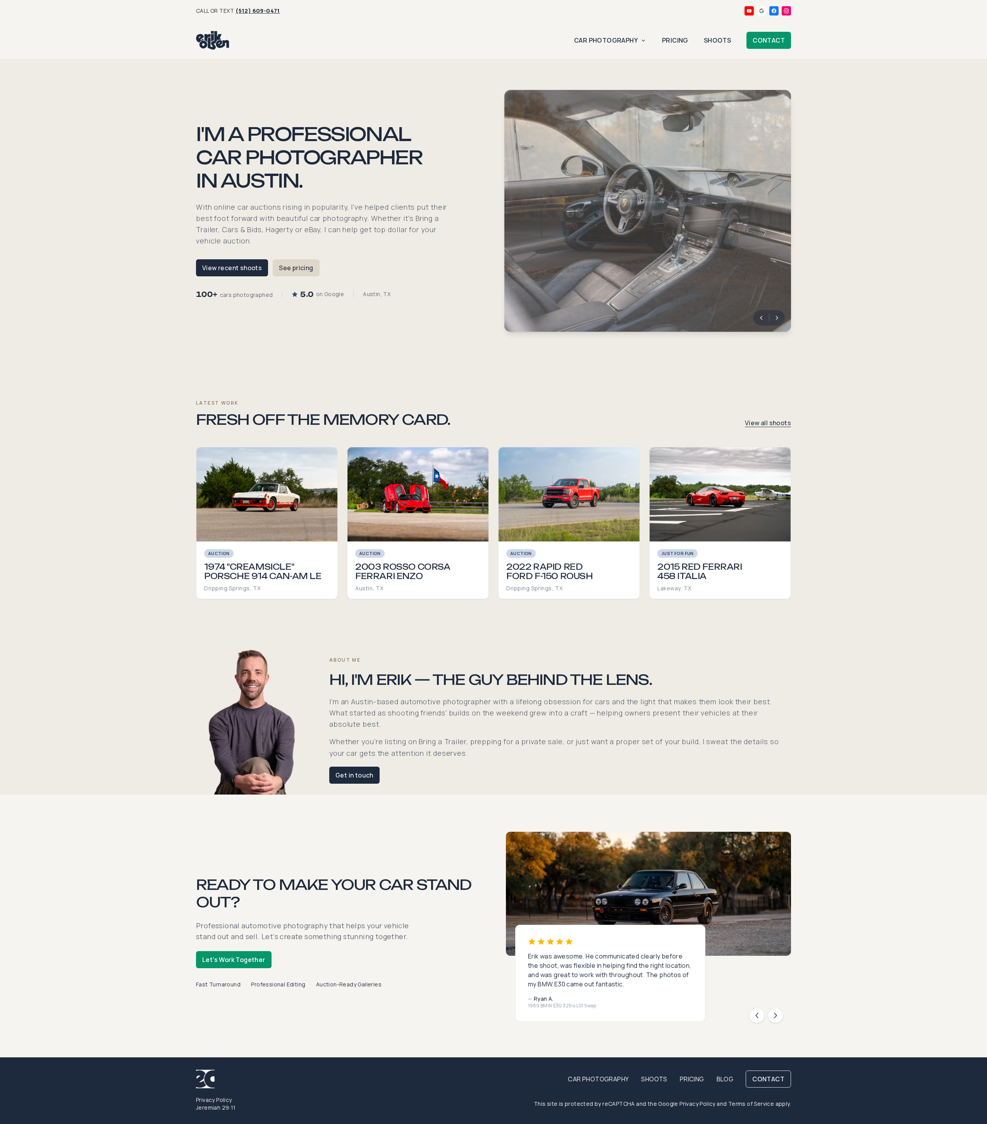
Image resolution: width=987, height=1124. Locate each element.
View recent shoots (232, 268)
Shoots (717, 40)
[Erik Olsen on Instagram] (786, 11)
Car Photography (606, 40)
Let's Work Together (233, 959)
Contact (769, 40)
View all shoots (768, 423)
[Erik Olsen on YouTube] (749, 11)
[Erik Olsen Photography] (212, 40)
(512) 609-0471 (258, 10)
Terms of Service (751, 1103)
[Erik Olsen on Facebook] (774, 11)
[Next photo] (777, 318)
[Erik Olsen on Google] (761, 11)
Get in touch (354, 775)
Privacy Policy (214, 1099)
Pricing (675, 40)
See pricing (296, 268)
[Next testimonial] (775, 1015)
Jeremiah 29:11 (216, 1107)
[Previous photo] (761, 318)
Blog (725, 1079)
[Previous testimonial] (757, 1015)
